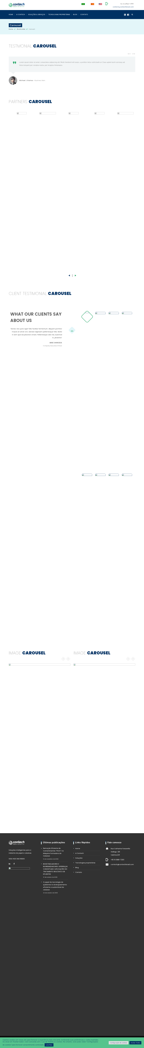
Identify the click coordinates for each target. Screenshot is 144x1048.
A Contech (20, 14)
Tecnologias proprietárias (85, 863)
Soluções (78, 858)
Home (11, 14)
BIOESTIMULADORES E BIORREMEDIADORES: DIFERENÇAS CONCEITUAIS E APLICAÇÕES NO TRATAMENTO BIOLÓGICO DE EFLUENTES (55, 869)
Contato (84, 14)
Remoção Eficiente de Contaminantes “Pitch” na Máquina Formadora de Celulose (53, 852)
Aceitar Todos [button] (135, 1043)
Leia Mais (49, 1045)
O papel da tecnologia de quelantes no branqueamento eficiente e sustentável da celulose (55, 886)
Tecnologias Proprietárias (59, 14)
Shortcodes (21, 29)
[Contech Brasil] (17, 4)
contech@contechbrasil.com (123, 7)
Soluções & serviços (36, 14)
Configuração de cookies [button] (118, 1043)
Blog (75, 14)
